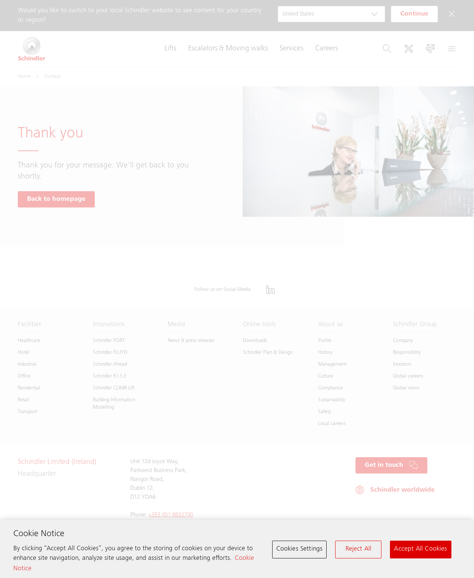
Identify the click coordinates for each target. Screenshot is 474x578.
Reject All (359, 549)
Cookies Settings (299, 549)
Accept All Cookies (420, 549)
